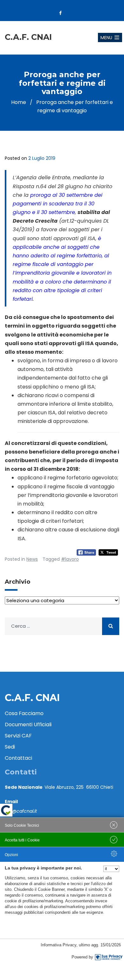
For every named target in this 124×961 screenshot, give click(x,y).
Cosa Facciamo (24, 713)
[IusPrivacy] (108, 957)
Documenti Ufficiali (28, 724)
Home (18, 102)
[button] (110, 37)
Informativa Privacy (58, 945)
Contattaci (18, 758)
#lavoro (70, 559)
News (32, 559)
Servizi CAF (18, 735)
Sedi (10, 746)
